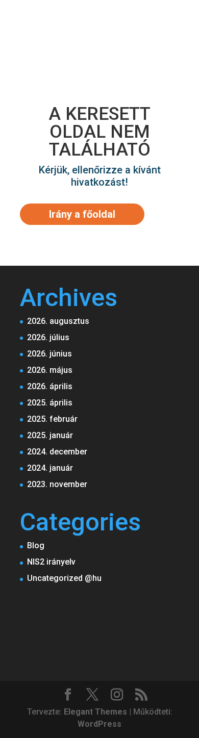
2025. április (49, 403)
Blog (35, 545)
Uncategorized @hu (64, 578)
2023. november (57, 484)
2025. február (52, 419)
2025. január (50, 435)
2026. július (48, 337)
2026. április (49, 386)
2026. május (49, 370)
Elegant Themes (95, 712)
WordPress (99, 724)
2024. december (57, 451)
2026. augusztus (58, 321)
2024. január (50, 468)
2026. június (49, 354)
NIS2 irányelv (51, 562)
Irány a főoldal (82, 214)
